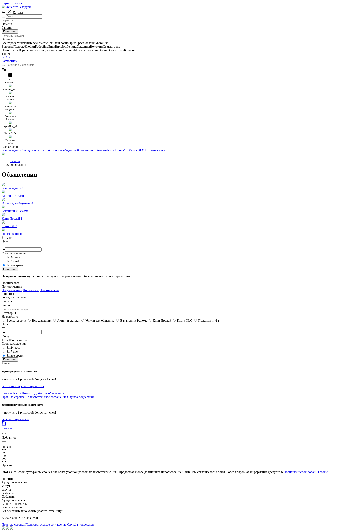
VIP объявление (17, 340)
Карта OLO (9, 226)
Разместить (9, 61)
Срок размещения (14, 343)
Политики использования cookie (306, 472)
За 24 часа (13, 257)
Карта (6, 3)
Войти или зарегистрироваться (23, 386)
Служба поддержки (80, 397)
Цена (5, 324)
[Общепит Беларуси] (16, 7)
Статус (6, 336)
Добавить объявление (49, 393)
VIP (9, 237)
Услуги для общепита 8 (17, 203)
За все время (15, 265)
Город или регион (14, 297)
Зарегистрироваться (15, 419)
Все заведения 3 (12, 188)
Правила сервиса (13, 397)
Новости (16, 3)
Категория (9, 313)
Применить (9, 31)
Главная (7, 393)
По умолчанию (12, 290)
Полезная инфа (12, 233)
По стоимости (49, 290)
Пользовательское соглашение (45, 397)
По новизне (31, 290)
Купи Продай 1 (12, 218)
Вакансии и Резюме (15, 211)
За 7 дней (13, 261)
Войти (6, 57)
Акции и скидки (13, 195)
